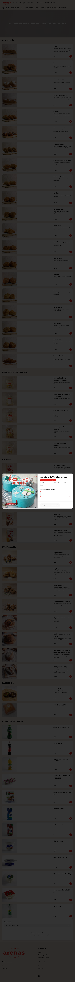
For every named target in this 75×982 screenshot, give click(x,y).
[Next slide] (36, 491)
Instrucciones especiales (47, 489)
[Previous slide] (3, 491)
